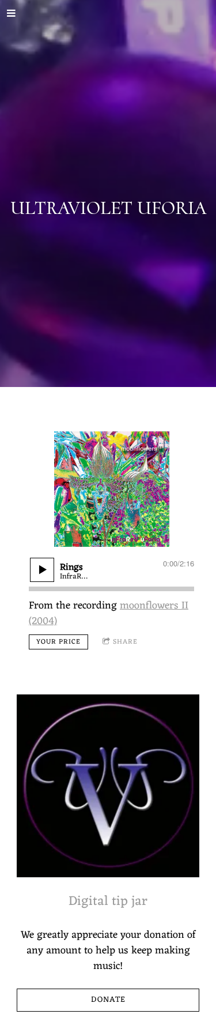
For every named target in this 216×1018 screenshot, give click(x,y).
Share (125, 642)
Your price (58, 642)
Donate (108, 1000)
